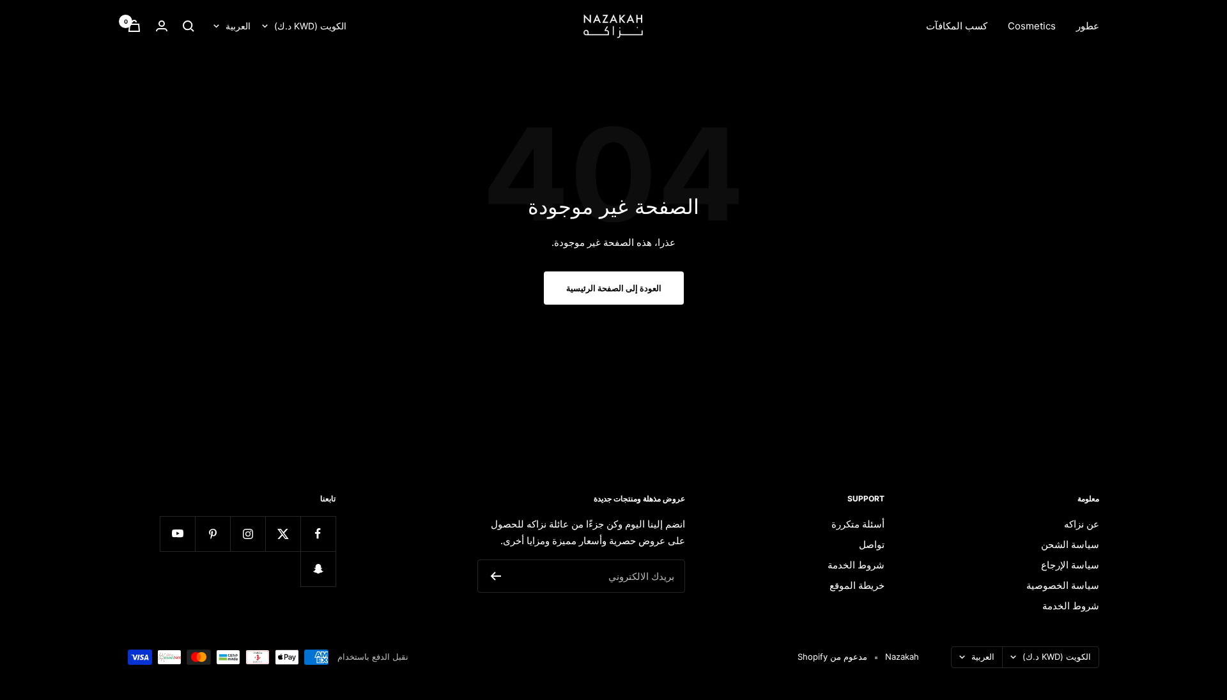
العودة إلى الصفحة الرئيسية (613, 288)
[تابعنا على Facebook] (318, 533)
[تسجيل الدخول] (161, 25)
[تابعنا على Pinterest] (212, 533)
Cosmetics (1032, 26)
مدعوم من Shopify (832, 656)
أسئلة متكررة (857, 524)
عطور (1087, 26)
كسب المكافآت (956, 26)
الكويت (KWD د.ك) (310, 25)
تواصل (871, 544)
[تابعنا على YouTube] (177, 533)
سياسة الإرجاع (1070, 565)
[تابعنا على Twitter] (282, 533)
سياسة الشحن (1070, 544)
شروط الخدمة (1070, 606)
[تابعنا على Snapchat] (318, 568)
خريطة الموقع (857, 585)
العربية (238, 25)
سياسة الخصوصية (1062, 585)
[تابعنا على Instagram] (247, 533)
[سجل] (495, 576)
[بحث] (188, 26)
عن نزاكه (1081, 524)
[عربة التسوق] (134, 26)
